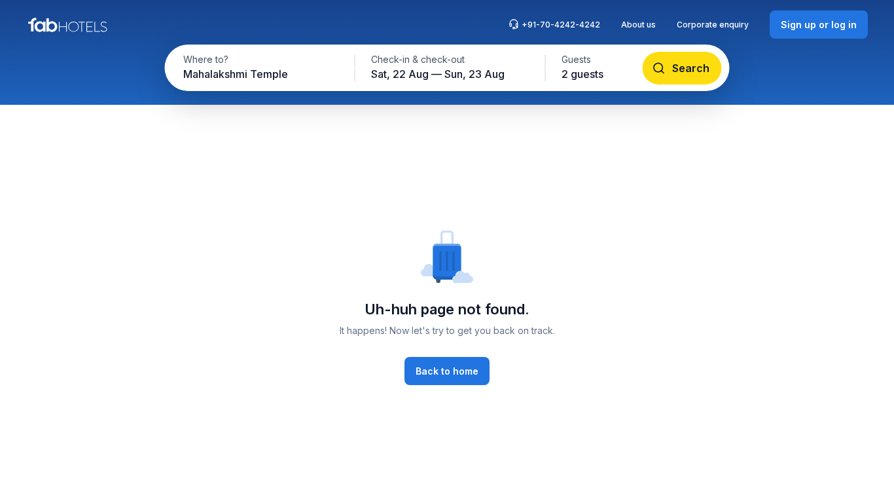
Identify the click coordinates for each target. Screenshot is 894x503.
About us (638, 24)
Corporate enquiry (713, 24)
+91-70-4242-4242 (561, 24)
